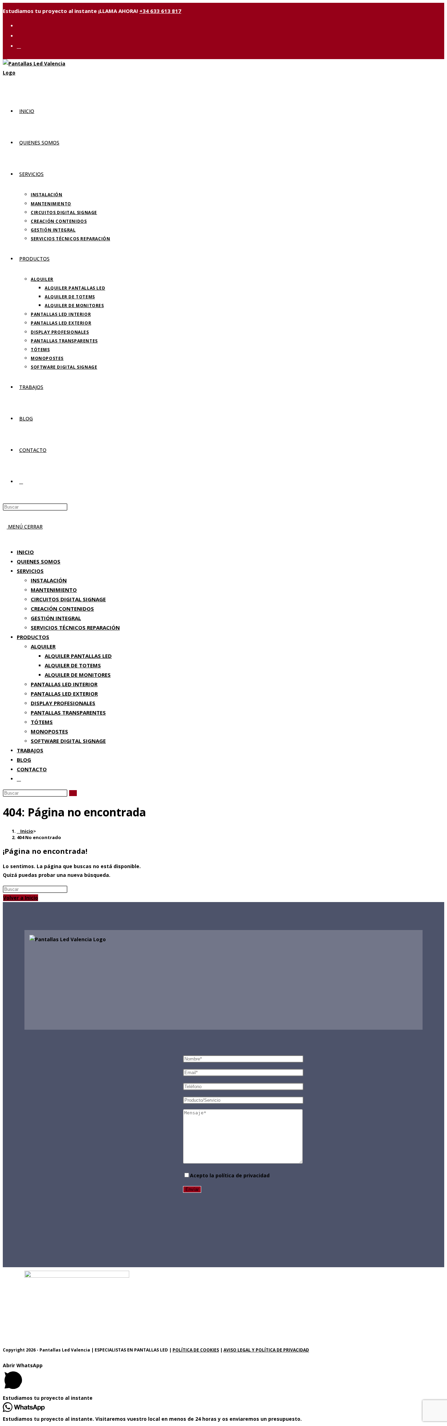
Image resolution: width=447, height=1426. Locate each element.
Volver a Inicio (20, 897)
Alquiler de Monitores (78, 674)
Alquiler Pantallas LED (78, 655)
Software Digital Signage (68, 740)
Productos (33, 636)
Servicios (30, 570)
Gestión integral (56, 618)
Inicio (25, 551)
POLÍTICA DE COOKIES (196, 1350)
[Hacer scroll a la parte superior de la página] (5, 1356)
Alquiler (43, 646)
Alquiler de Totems (73, 665)
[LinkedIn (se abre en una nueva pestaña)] (19, 36)
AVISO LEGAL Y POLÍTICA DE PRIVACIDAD (266, 1350)
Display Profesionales (63, 703)
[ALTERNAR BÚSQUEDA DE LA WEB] (21, 481)
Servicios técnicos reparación (75, 627)
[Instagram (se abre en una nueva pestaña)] (19, 25)
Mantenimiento (54, 589)
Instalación (49, 580)
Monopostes (49, 731)
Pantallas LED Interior (64, 684)
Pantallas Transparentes (68, 712)
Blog (24, 759)
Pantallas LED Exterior (64, 693)
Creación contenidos (62, 608)
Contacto (32, 769)
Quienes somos (38, 561)
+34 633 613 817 (160, 10)
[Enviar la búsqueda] (73, 793)
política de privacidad (242, 1175)
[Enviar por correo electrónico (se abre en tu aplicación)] (19, 46)
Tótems (42, 721)
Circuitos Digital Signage (68, 599)
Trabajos (30, 750)
